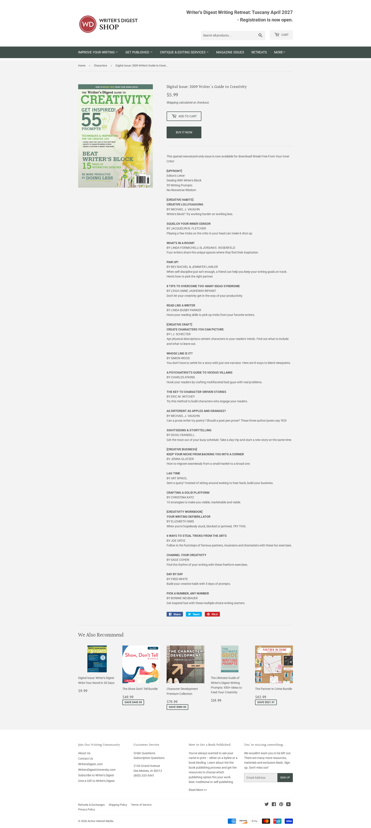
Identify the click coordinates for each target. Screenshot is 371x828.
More (278, 52)
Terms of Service (141, 804)
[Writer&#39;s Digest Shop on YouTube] (288, 805)
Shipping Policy (118, 804)
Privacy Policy (86, 809)
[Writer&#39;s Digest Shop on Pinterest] (281, 805)
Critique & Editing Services (183, 52)
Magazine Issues (230, 52)
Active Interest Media (100, 821)
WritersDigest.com (90, 764)
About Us (84, 753)
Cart (285, 34)
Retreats (259, 52)
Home (81, 65)
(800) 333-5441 (144, 775)
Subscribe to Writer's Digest (96, 775)
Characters (100, 65)
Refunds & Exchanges (91, 804)
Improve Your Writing (97, 52)
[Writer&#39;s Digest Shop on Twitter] (267, 805)
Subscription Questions (149, 758)
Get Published (137, 52)
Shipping (172, 102)
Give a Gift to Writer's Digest (96, 781)
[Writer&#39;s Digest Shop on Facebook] (274, 805)
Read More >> (198, 790)
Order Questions (144, 753)
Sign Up (285, 777)
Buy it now (184, 132)
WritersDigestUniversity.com (97, 769)
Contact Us (85, 758)
